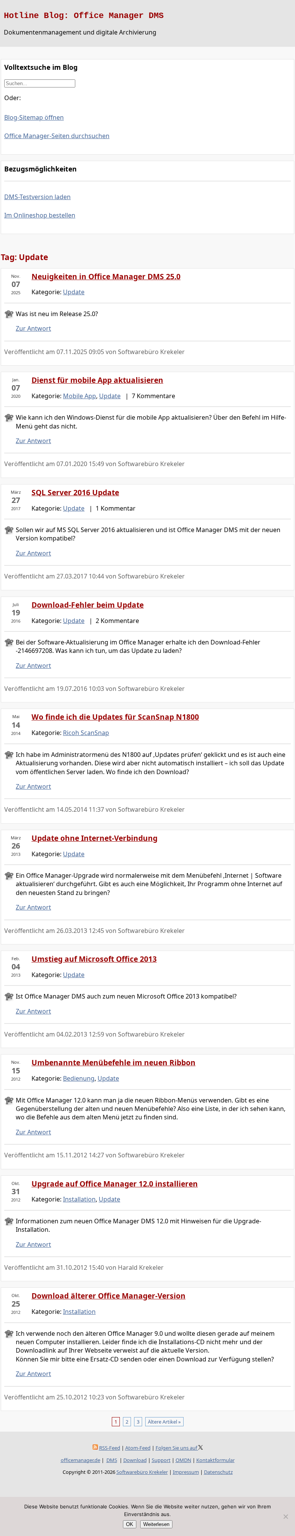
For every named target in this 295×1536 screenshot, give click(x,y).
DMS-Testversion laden (37, 197)
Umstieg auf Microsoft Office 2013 (94, 959)
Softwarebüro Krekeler (142, 1471)
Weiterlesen (156, 1524)
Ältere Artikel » (164, 1421)
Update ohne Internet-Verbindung (94, 838)
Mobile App (79, 396)
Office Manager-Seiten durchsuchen (56, 136)
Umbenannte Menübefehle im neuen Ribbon (113, 1062)
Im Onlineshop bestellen (39, 215)
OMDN (183, 1460)
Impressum (186, 1471)
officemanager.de (80, 1460)
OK (129, 1524)
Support (161, 1460)
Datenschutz (218, 1471)
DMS (111, 1460)
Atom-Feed (138, 1447)
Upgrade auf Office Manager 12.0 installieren (114, 1183)
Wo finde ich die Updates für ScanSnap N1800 (115, 717)
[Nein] (285, 1516)
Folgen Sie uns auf (177, 1447)
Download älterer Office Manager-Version (108, 1295)
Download (135, 1460)
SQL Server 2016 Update (75, 492)
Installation (79, 1199)
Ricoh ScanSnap (86, 732)
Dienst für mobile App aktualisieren (97, 380)
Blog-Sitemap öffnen (34, 117)
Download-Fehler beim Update (87, 605)
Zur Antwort (33, 328)
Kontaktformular (215, 1460)
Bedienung (78, 1078)
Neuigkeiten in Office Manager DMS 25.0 (106, 276)
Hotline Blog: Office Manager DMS (84, 16)
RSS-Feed (109, 1447)
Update (74, 292)
